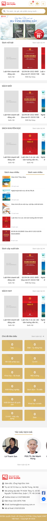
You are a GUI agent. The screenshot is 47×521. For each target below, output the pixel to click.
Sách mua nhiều (11, 172)
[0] (31, 3)
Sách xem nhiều (35, 172)
